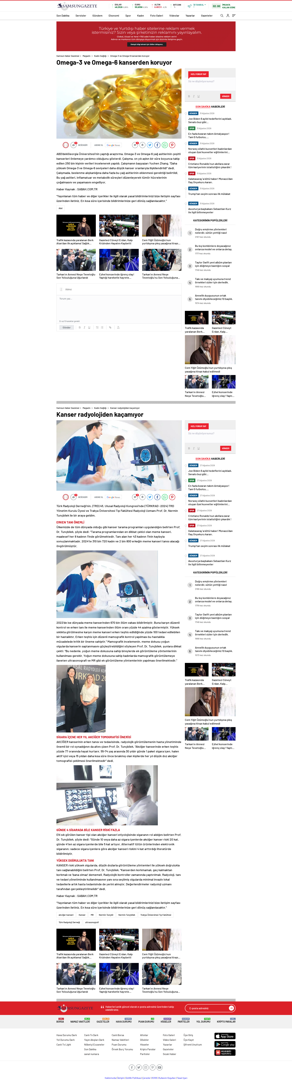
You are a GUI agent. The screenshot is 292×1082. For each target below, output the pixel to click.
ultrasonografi (92, 922)
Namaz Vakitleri (80, 1020)
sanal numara (91, 1053)
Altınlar (144, 1035)
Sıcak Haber (169, 1053)
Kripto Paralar (226, 1020)
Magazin (86, 56)
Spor (128, 15)
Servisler (81, 15)
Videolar (174, 15)
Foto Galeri (156, 15)
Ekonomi (114, 15)
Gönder (67, 327)
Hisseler (166, 1020)
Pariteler (184, 1020)
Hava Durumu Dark (66, 1035)
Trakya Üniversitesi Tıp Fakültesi (155, 914)
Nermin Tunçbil (106, 914)
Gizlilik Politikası (133, 1078)
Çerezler (146, 1078)
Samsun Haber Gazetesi (67, 56)
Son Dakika (62, 15)
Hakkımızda (110, 1078)
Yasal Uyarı (182, 1078)
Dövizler (144, 1039)
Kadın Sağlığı (100, 56)
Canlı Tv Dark (91, 1035)
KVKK (154, 1078)
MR (92, 914)
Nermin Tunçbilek (126, 914)
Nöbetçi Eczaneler (94, 1044)
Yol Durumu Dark (65, 1039)
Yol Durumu (203, 1020)
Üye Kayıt (189, 1039)
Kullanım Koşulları (167, 1078)
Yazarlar (190, 15)
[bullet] (102, 327)
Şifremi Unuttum (193, 1044)
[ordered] (97, 327)
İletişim (120, 1078)
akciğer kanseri (66, 914)
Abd (60, 208)
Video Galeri (169, 1039)
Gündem (97, 15)
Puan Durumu (146, 1020)
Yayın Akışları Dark (94, 1039)
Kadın (140, 15)
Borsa (60, 1020)
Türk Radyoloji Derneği (69, 922)
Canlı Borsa (118, 1035)
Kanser (82, 914)
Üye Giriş (188, 1035)
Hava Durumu (124, 1020)
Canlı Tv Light (63, 1044)
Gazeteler (207, 15)
